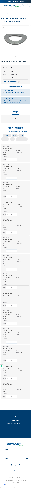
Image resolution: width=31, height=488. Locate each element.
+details (5, 156)
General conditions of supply (11, 480)
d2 (3, 152)
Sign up (6, 100)
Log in (6, 92)
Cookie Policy (15, 482)
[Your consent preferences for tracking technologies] (1, 366)
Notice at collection (5, 486)
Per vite (5, 150)
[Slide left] (12, 56)
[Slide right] (19, 56)
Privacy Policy (24, 480)
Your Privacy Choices (9, 484)
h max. (18, 152)
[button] (2, 5)
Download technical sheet (15, 86)
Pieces (4, 159)
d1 (16, 150)
